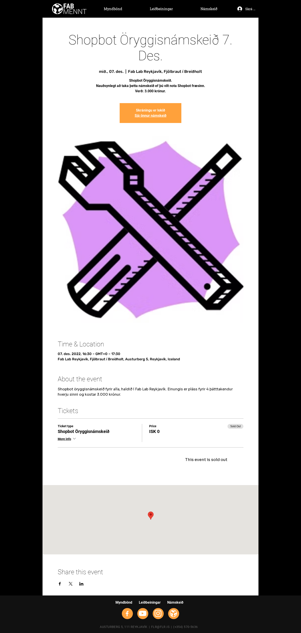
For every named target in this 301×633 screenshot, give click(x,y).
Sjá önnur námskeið (150, 115)
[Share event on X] (71, 584)
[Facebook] (127, 613)
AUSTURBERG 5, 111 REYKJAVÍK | (125, 627)
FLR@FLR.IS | (162, 627)
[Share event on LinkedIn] (81, 584)
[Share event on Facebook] (60, 584)
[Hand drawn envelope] (69, 8)
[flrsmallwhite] (173, 613)
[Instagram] (158, 613)
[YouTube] (142, 613)
